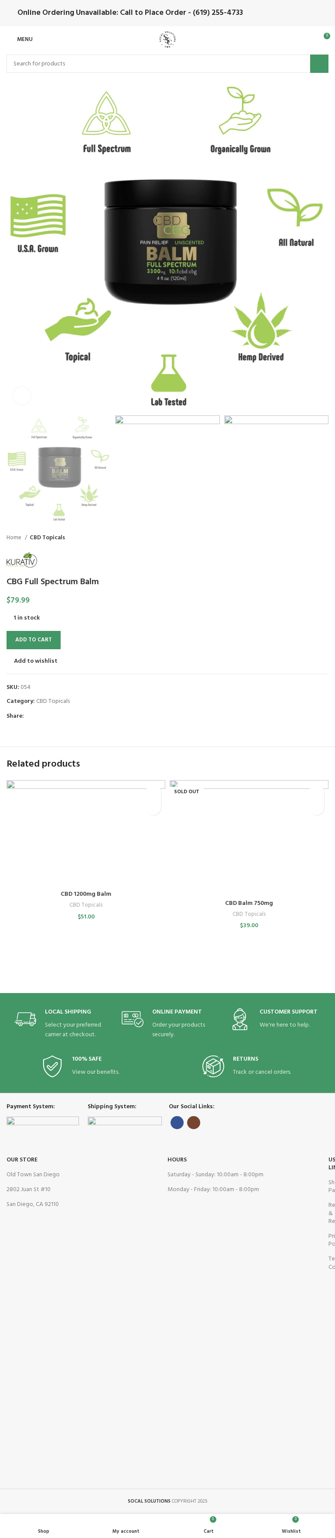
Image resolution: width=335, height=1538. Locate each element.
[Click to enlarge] (22, 395)
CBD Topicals (47, 537)
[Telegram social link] (71, 716)
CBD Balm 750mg (249, 903)
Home (15, 537)
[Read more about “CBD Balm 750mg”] (316, 807)
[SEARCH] (319, 64)
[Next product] (324, 538)
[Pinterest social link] (51, 716)
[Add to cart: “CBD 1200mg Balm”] (153, 807)
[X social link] (41, 716)
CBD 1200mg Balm (86, 894)
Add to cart (33, 639)
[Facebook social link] (31, 716)
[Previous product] (306, 538)
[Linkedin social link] (61, 716)
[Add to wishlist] (153, 792)
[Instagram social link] (193, 1122)
